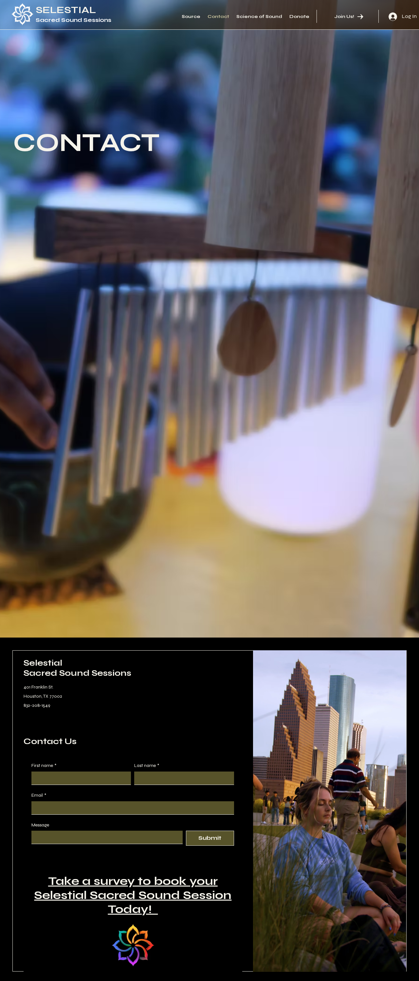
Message (40, 825)
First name (43, 765)
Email (38, 795)
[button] (395, 963)
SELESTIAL (66, 10)
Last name (146, 765)
